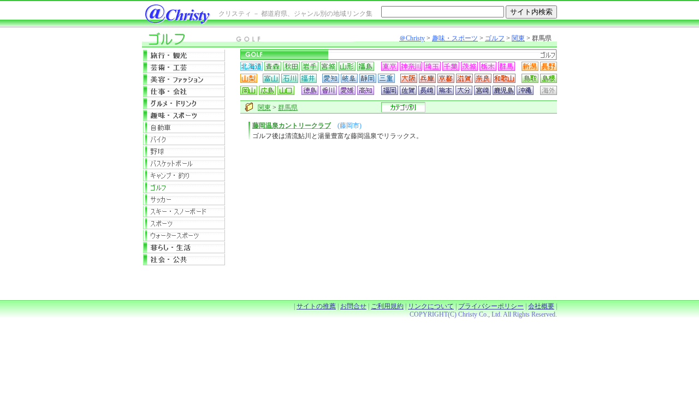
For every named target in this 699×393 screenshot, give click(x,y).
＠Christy (412, 38)
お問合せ (353, 306)
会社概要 (541, 306)
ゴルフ (495, 38)
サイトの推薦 (316, 306)
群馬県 (288, 107)
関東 (518, 38)
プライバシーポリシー (491, 306)
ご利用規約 (387, 306)
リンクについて (431, 306)
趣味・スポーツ (455, 38)
